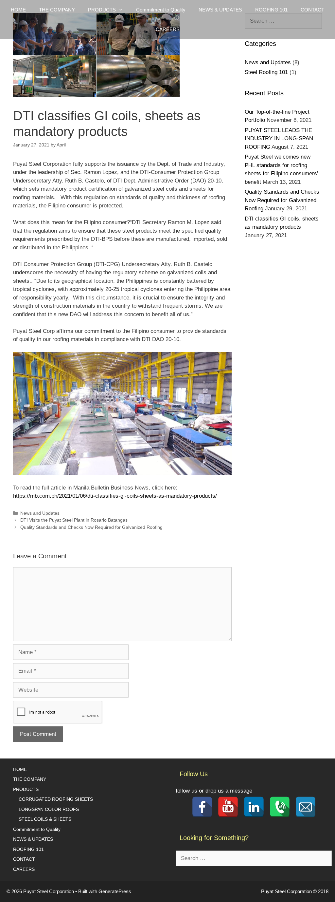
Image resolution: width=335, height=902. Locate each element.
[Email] (305, 806)
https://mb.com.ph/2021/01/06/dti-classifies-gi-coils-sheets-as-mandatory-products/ (115, 496)
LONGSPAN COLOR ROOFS (49, 809)
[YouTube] (228, 806)
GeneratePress (114, 891)
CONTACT (312, 9)
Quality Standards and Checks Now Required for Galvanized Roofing (91, 527)
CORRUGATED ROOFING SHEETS (56, 799)
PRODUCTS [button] (102, 9)
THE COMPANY (57, 9)
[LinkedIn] (253, 806)
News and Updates (40, 513)
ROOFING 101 (271, 9)
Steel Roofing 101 (266, 72)
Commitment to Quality (160, 9)
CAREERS (168, 29)
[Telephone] (279, 806)
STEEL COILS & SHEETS (45, 819)
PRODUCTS (26, 789)
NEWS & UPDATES (220, 9)
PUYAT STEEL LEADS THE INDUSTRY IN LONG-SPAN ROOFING (279, 138)
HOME (18, 9)
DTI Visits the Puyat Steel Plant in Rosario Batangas (74, 520)
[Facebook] (202, 806)
